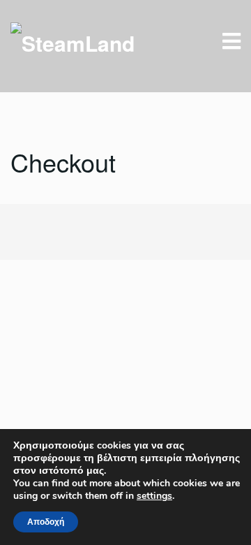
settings (154, 496)
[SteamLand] (72, 42)
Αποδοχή (45, 522)
